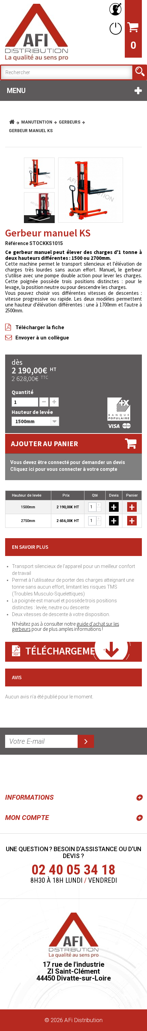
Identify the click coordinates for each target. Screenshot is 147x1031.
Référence (16, 243)
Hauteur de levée (33, 412)
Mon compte (27, 817)
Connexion (114, 28)
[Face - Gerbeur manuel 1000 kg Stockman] (39, 207)
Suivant (39, 219)
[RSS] (11, 772)
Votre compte (114, 9)
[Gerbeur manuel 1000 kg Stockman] (90, 190)
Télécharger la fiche (39, 327)
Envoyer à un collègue (42, 338)
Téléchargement (66, 650)
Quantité (23, 392)
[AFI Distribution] (36, 32)
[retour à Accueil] (14, 122)
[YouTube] (28, 772)
